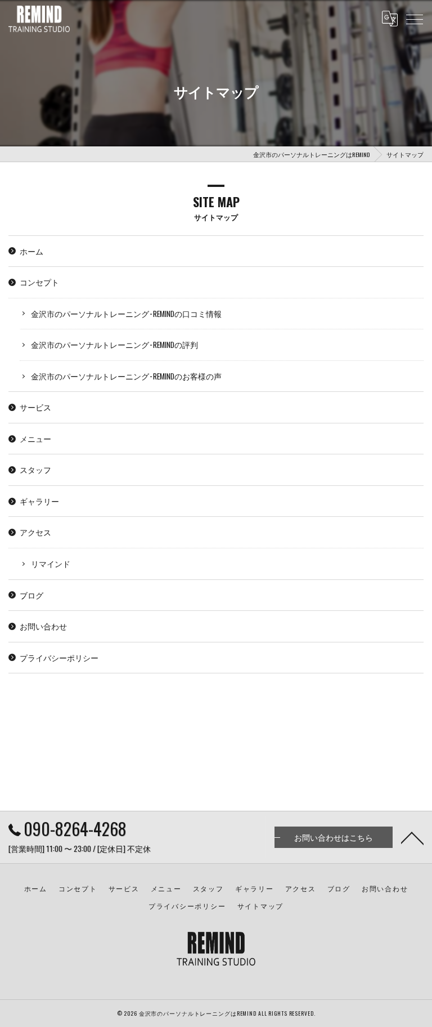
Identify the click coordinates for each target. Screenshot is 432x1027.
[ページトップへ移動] (412, 837)
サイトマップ (260, 905)
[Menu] (414, 18)
